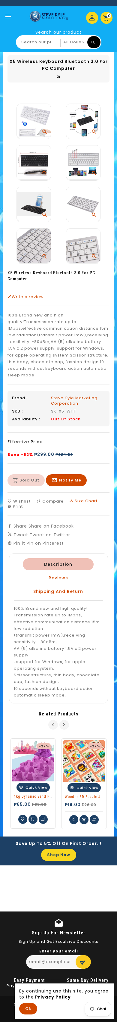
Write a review (28, 297)
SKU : (17, 411)
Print (17, 506)
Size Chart (86, 501)
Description (58, 564)
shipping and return (58, 591)
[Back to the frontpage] (58, 76)
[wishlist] (22, 819)
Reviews (58, 578)
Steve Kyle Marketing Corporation (74, 400)
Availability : (26, 419)
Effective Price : (25, 445)
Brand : (20, 398)
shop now (58, 855)
